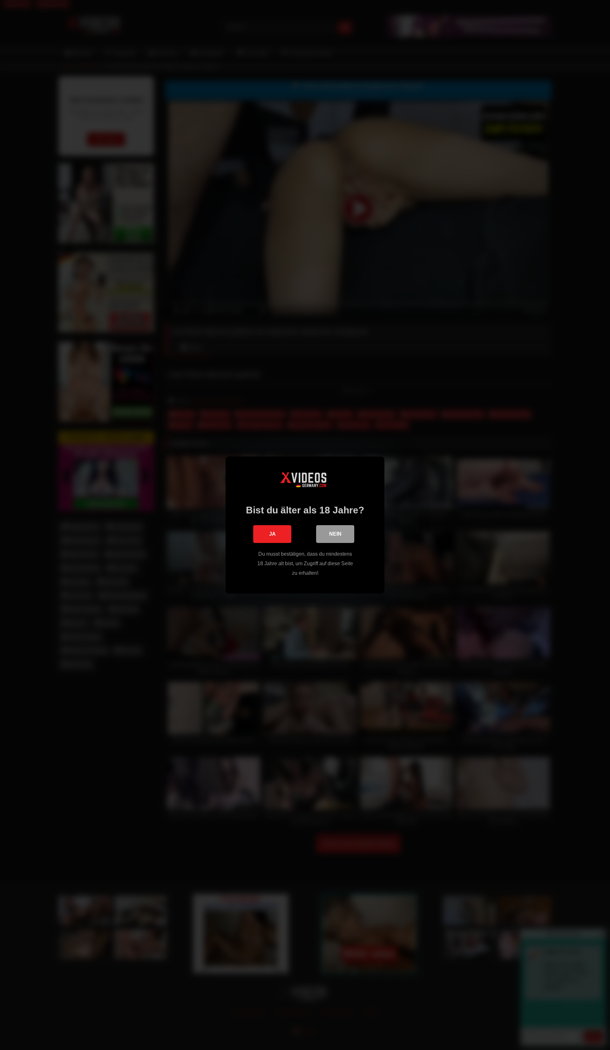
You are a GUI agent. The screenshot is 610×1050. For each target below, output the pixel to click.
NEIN (335, 534)
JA (272, 534)
